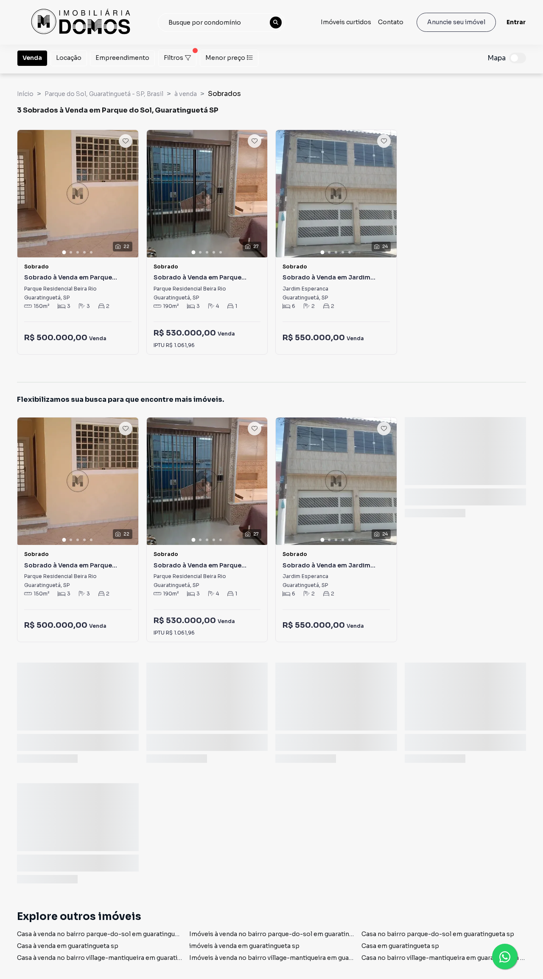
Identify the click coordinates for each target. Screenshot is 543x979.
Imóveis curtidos (346, 22)
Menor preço (225, 58)
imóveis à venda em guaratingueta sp (244, 946)
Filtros (173, 58)
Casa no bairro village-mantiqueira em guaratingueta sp (444, 958)
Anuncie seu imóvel (456, 22)
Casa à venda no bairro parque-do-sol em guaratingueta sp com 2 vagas (124, 934)
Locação (68, 58)
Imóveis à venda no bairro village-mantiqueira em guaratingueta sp (289, 958)
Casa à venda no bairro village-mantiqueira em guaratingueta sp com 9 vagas (131, 958)
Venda (32, 58)
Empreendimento (122, 58)
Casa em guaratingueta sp (400, 946)
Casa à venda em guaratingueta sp (67, 946)
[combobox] (221, 22)
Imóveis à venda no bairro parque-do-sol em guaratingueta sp (282, 934)
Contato (390, 22)
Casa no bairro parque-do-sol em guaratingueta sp (437, 934)
